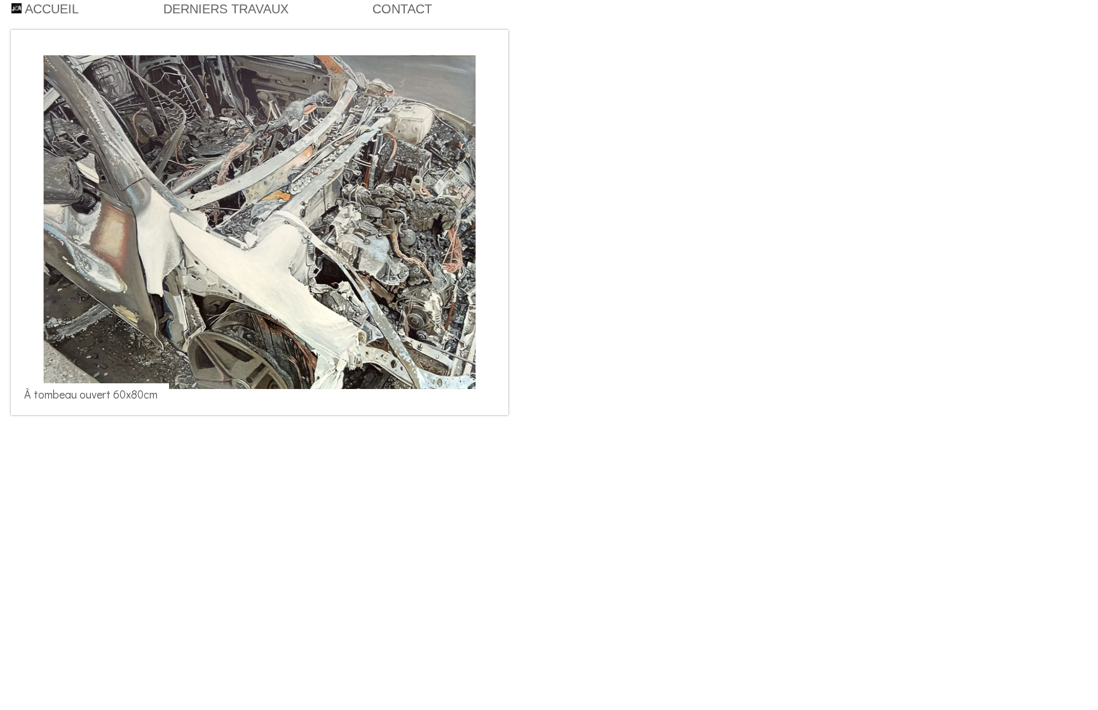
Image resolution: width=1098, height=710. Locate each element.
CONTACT (402, 9)
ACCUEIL (50, 9)
